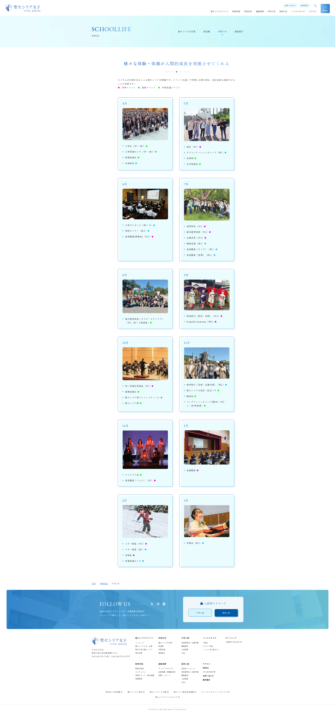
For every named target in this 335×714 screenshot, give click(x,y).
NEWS (206, 668)
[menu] (325, 8)
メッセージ (139, 643)
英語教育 (138, 679)
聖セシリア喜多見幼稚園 (184, 692)
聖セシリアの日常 (187, 31)
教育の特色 (139, 669)
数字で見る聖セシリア (143, 650)
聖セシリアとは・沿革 (143, 646)
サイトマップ (230, 638)
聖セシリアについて (144, 638)
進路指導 (162, 664)
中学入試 (185, 638)
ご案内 (205, 643)
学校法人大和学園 (112, 692)
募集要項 (184, 646)
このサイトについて (233, 642)
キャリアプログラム (166, 669)
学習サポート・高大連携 (144, 675)
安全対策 (138, 653)
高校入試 (185, 664)
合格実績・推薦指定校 (167, 672)
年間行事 (222, 31)
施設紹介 (239, 31)
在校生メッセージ (188, 669)
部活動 (206, 31)
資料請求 (206, 680)
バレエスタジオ (210, 638)
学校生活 (162, 638)
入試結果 (184, 650)
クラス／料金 (208, 646)
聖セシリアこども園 (158, 692)
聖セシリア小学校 (135, 692)
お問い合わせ (208, 676)
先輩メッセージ (164, 675)
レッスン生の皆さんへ (211, 650)
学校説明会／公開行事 (189, 643)
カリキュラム (140, 672)
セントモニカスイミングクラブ (214, 692)
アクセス (206, 664)
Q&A (183, 653)
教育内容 (139, 664)
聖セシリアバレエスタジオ (166, 697)
